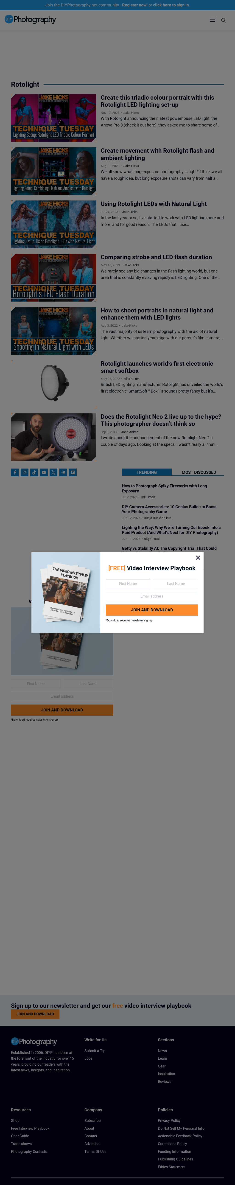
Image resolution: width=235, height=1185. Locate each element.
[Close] (198, 557)
